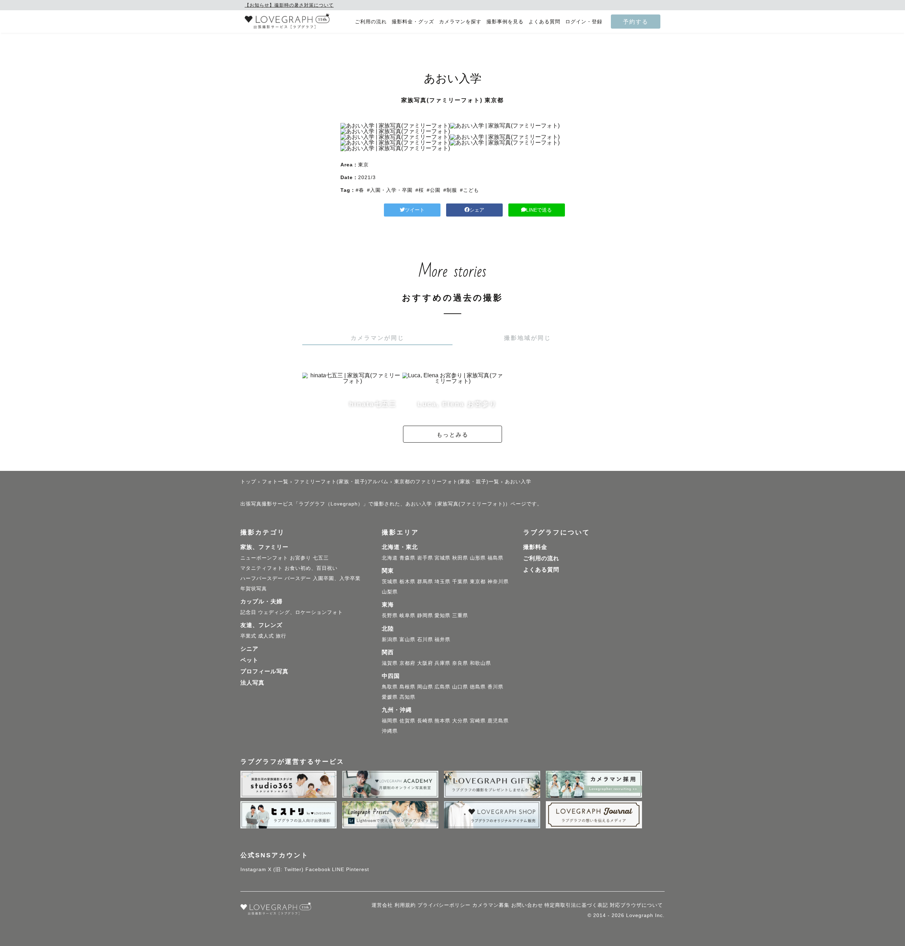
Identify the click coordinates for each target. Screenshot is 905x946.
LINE (338, 869)
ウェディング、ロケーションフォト (300, 612)
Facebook (318, 869)
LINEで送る (539, 210)
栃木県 (407, 581)
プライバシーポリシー (444, 905)
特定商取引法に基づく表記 (576, 905)
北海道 (390, 558)
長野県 (390, 615)
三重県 (460, 615)
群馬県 (425, 581)
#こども (469, 190)
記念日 (248, 612)
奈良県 (460, 663)
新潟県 (390, 639)
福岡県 (390, 720)
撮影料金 (535, 547)
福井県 (442, 639)
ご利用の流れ (371, 21)
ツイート (415, 210)
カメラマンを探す (460, 21)
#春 (360, 190)
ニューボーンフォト (264, 558)
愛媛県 (390, 697)
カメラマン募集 (490, 905)
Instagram (253, 869)
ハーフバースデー (261, 578)
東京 (363, 164)
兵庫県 (442, 663)
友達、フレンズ (261, 625)
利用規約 (405, 905)
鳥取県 (390, 687)
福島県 (495, 558)
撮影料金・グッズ (413, 21)
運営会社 (382, 905)
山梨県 (390, 592)
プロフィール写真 (264, 671)
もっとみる (452, 434)
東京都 (478, 581)
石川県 (425, 639)
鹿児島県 (498, 720)
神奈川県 (498, 581)
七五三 (321, 558)
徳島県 (478, 687)
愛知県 (442, 615)
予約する (635, 21)
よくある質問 (544, 21)
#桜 (419, 190)
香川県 (495, 687)
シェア (476, 210)
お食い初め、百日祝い (311, 568)
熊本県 (442, 720)
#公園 (433, 190)
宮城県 (442, 558)
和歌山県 (480, 663)
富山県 (407, 639)
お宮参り (300, 558)
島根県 (407, 687)
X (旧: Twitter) (286, 869)
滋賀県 (390, 663)
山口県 (460, 687)
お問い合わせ (527, 905)
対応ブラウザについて (636, 905)
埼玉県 (442, 581)
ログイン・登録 (583, 21)
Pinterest (357, 869)
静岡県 (425, 615)
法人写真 (252, 683)
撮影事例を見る (505, 21)
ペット (249, 660)
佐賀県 (407, 720)
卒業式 (248, 636)
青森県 (407, 558)
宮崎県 (478, 720)
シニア (249, 649)
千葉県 (460, 581)
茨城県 (390, 581)
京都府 (407, 663)
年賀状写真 (253, 588)
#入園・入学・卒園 (390, 190)
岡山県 (425, 687)
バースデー (298, 578)
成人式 (266, 636)
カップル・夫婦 (261, 601)
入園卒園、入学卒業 (337, 578)
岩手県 (425, 558)
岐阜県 (407, 615)
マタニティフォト (261, 568)
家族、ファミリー (264, 547)
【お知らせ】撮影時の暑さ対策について (289, 5)
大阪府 (425, 663)
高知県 (407, 697)
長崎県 (425, 720)
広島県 (442, 687)
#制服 (450, 190)
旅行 (281, 636)
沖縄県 (390, 731)
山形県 (478, 558)
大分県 (460, 720)
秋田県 (460, 558)
